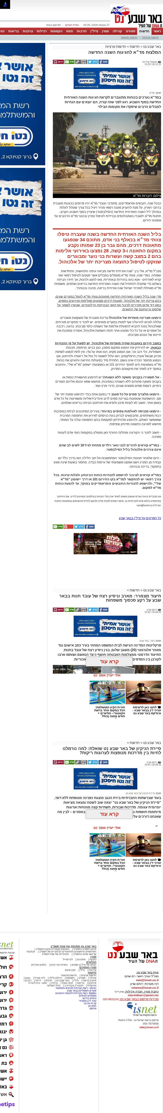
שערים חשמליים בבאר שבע (81, 990)
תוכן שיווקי (70, 970)
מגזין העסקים (87, 967)
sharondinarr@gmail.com (143, 995)
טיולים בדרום (89, 998)
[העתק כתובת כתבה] (80, 63)
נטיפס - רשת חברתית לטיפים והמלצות (76, 988)
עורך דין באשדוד (87, 1000)
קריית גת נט (90, 1003)
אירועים (92, 982)
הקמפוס (56, 31)
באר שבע (144, 640)
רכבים (28, 980)
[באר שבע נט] (134, 963)
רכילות (42, 31)
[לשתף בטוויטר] (92, 63)
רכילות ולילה (55, 977)
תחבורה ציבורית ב (73, 985)
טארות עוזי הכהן (58, 964)
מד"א (152, 93)
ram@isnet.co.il (147, 980)
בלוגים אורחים (38, 964)
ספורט (130, 31)
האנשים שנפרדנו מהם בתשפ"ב (52, 949)
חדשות (144, 31)
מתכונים (81, 959)
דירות (38, 980)
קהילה (117, 31)
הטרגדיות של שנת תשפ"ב (55, 954)
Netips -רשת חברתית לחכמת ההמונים (75, 993)
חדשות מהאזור (129, 37)
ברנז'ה (54, 982)
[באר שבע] (136, 27)
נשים (27, 977)
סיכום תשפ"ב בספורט (84, 949)
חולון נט (91, 1005)
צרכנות (28, 31)
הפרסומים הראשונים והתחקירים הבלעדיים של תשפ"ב (67, 951)
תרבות (82, 31)
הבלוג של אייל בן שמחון (84, 964)
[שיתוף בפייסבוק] (103, 63)
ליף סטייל (68, 959)
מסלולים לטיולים (87, 995)
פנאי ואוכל (67, 982)
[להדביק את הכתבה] (68, 527)
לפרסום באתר (53, 25)
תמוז (69, 31)
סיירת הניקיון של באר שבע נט (140, 793)
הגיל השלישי (53, 985)
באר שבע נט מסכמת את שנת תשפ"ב (73, 946)
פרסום (92, 1008)
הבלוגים (91, 962)
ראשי (157, 31)
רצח (152, 640)
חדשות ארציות (150, 37)
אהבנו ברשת (89, 980)
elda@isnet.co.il (149, 1027)
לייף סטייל (39, 977)
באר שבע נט (151, 46)
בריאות (13, 31)
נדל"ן (94, 31)
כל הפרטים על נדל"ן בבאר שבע (140, 518)
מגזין (105, 31)
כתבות (93, 959)
